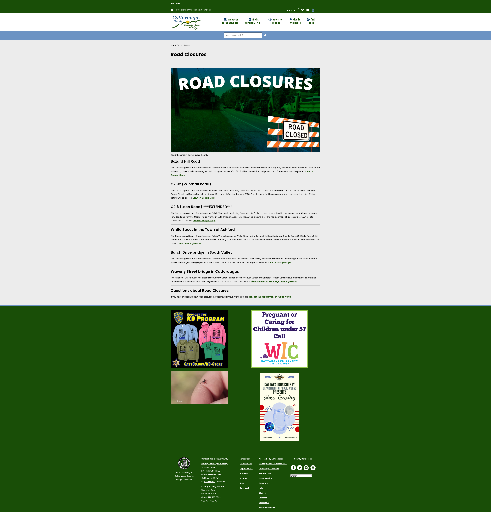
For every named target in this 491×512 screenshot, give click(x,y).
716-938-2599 (214, 474)
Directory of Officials (269, 468)
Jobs (242, 483)
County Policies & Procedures (273, 463)
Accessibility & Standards (271, 459)
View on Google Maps (204, 197)
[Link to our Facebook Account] (299, 10)
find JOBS (311, 21)
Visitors (243, 478)
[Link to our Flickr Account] (308, 10)
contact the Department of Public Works (270, 296)
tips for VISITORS (296, 21)
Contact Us (289, 10)
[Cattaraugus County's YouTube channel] (314, 10)
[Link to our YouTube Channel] (313, 468)
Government (246, 463)
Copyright (264, 483)
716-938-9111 (209, 481)
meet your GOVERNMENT (230, 21)
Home (173, 45)
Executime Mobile (267, 507)
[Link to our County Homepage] (173, 10)
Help (261, 488)
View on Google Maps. (190, 243)
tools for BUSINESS (276, 21)
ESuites (262, 493)
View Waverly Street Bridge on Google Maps (274, 281)
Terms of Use (265, 473)
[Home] (186, 21)
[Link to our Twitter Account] (303, 10)
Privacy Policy (265, 478)
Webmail (263, 498)
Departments (246, 468)
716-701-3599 (214, 497)
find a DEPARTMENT (252, 21)
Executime (264, 502)
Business (244, 473)
